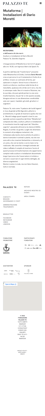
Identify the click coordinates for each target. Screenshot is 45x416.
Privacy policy (22, 351)
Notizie (27, 187)
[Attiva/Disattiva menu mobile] (41, 3)
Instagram (7, 220)
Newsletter (8, 214)
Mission (6, 199)
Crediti (22, 354)
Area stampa (29, 196)
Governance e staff (11, 201)
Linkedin (6, 224)
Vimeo (5, 222)
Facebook (7, 218)
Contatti (7, 197)
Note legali (22, 352)
